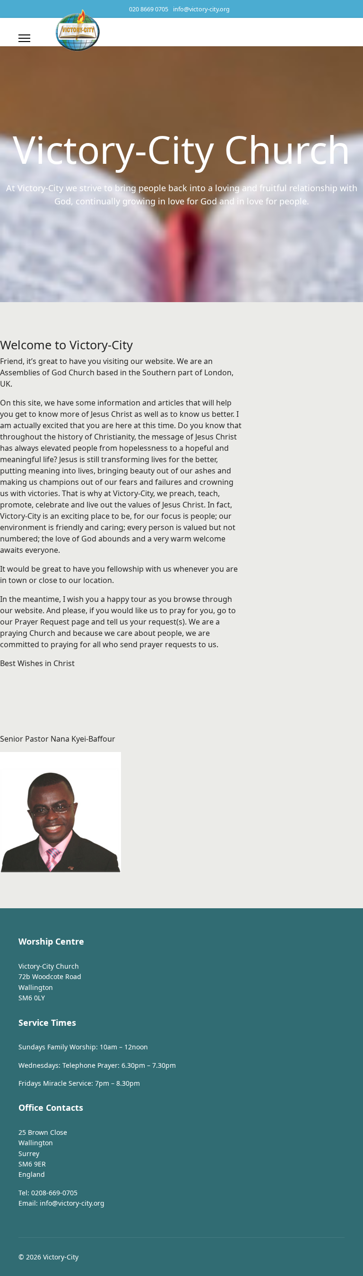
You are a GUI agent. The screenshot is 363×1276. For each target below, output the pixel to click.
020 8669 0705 (148, 9)
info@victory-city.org (201, 9)
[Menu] (24, 38)
